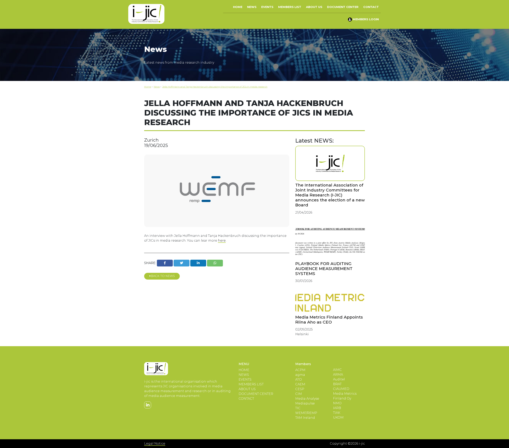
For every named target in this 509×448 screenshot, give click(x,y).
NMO (337, 403)
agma (300, 375)
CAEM (300, 384)
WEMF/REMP (306, 413)
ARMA (338, 374)
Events (267, 7)
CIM (298, 394)
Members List (289, 7)
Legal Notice (154, 443)
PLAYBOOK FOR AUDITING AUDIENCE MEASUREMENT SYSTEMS (324, 268)
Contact (371, 7)
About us (314, 7)
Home (237, 7)
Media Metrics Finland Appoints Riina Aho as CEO (329, 320)
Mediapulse (305, 403)
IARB (337, 408)
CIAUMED (341, 389)
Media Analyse (307, 398)
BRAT (337, 384)
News (251, 7)
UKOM (338, 417)
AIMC (337, 370)
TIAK (336, 413)
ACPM (300, 370)
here (222, 240)
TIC (297, 408)
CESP (299, 389)
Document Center (342, 7)
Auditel (339, 379)
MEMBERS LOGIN (365, 19)
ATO (298, 379)
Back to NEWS (162, 276)
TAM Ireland (305, 418)
